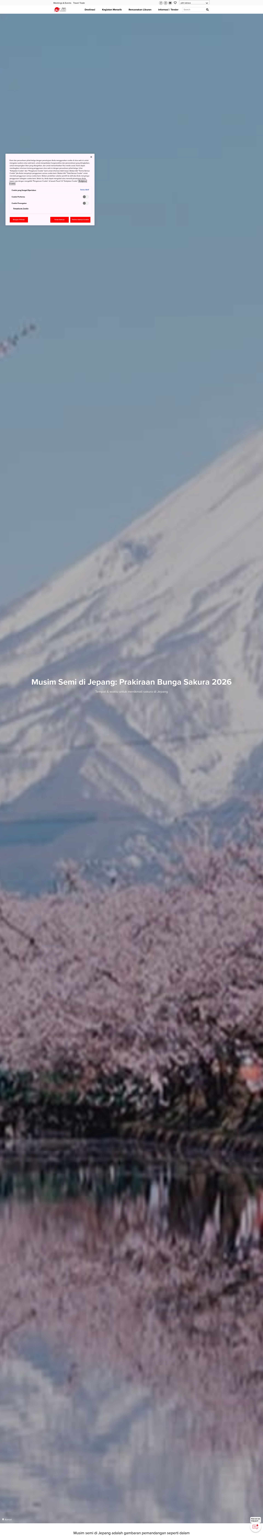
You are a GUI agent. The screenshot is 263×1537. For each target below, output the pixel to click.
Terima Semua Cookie (80, 220)
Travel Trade (79, 3)
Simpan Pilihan (19, 220)
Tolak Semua (59, 220)
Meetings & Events (62, 3)
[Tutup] (91, 157)
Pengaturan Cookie (20, 208)
